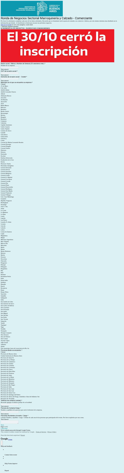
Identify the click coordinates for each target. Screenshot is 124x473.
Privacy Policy (51, 432)
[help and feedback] (2, 442)
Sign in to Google (6, 25)
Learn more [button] (29, 25)
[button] (62, 425)
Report (23, 435)
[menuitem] (64, 452)
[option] (62, 84)
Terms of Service (41, 432)
